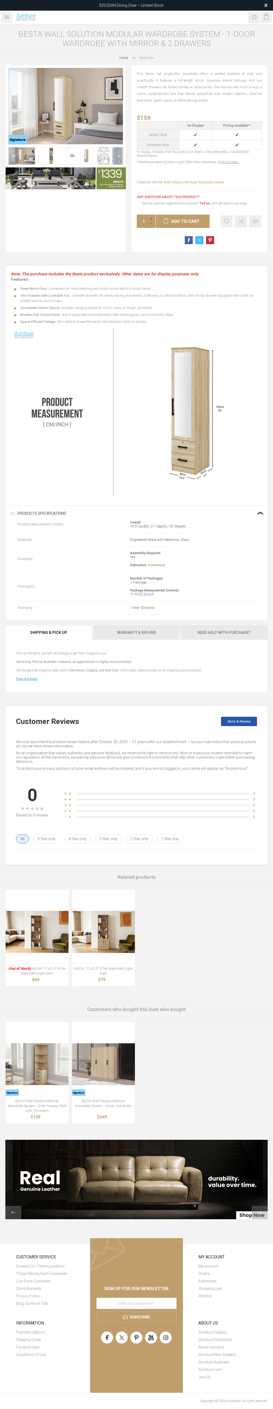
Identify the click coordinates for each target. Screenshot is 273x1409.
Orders (204, 1273)
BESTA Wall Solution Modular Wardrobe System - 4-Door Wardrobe (103, 1103)
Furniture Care (27, 1347)
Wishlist (205, 1296)
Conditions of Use (31, 1354)
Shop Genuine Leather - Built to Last (131, 5)
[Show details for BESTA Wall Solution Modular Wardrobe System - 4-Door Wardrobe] (103, 1064)
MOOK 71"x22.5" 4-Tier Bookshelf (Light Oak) (37, 971)
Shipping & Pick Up (48, 632)
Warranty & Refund (136, 632)
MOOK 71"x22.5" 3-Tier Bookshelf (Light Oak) (103, 971)
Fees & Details (26, 679)
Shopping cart (210, 1288)
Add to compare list (241, 221)
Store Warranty (28, 1288)
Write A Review (239, 721)
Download (156, 565)
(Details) (147, 608)
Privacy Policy (28, 1296)
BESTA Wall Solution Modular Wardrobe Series (188, 182)
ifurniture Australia (213, 1362)
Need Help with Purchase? (224, 632)
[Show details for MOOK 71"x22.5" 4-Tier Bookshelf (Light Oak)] (37, 932)
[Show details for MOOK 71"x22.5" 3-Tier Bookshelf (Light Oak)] (103, 932)
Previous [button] (13, 156)
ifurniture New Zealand (217, 1354)
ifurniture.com (210, 1369)
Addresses (207, 1281)
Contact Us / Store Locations (40, 1266)
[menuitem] (45, 1266)
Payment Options (30, 1332)
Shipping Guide (28, 1340)
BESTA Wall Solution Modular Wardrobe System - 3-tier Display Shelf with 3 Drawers (37, 1106)
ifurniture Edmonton (215, 1340)
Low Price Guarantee (33, 1281)
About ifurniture (211, 1347)
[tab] (49, 632)
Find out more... (229, 162)
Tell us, (205, 203)
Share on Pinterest (210, 240)
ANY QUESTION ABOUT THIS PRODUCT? (168, 197)
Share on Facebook (189, 240)
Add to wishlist (226, 221)
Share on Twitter (199, 240)
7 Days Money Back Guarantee (41, 1273)
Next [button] (118, 156)
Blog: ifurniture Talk (32, 1303)
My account (208, 1266)
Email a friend (255, 221)
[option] (22, 156)
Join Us (204, 1377)
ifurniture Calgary (212, 1332)
